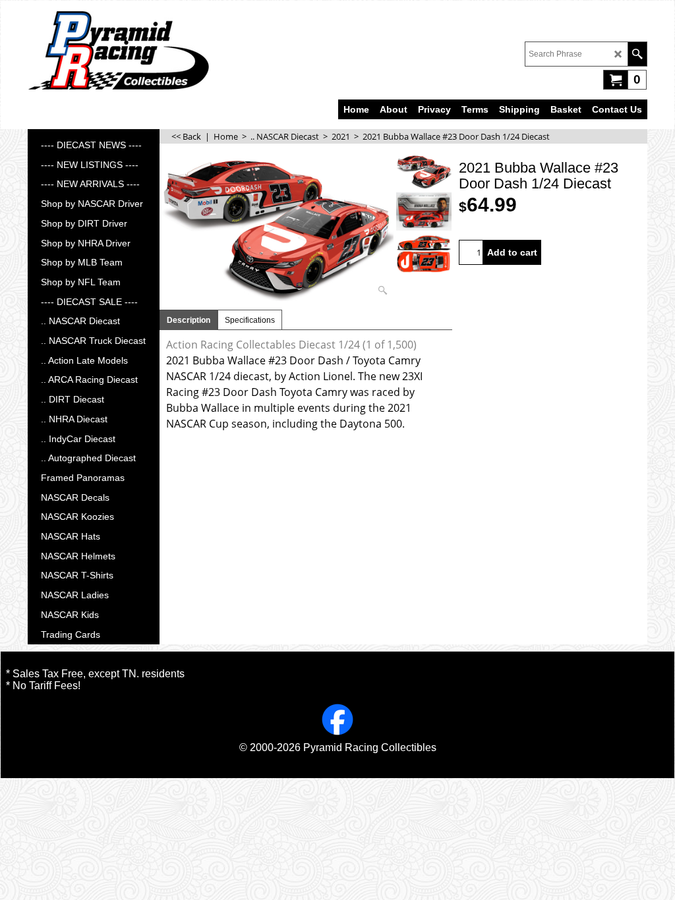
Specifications (250, 320)
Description (188, 320)
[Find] (637, 54)
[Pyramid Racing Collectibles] (118, 50)
